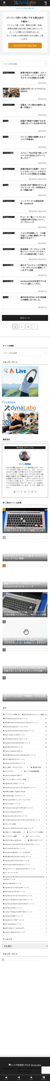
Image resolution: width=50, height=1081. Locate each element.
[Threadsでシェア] (19, 789)
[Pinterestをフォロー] (28, 491)
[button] (45, 63)
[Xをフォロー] (18, 491)
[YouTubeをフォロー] (25, 491)
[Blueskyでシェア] (30, 783)
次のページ (25, 317)
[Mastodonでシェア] (19, 783)
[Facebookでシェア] (8, 789)
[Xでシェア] (8, 783)
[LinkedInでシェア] (30, 796)
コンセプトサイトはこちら (25, 45)
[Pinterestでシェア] (19, 796)
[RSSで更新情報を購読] (35, 491)
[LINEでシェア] (8, 796)
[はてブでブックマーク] (41, 789)
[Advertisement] (25, 1022)
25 (28, 326)
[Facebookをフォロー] (21, 491)
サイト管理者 (25, 464)
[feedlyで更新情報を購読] (32, 491)
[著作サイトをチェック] (14, 491)
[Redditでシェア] (30, 789)
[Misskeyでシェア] (41, 783)
